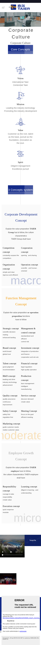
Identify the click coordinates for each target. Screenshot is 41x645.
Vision (20, 78)
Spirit (20, 162)
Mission (20, 104)
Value (20, 130)
